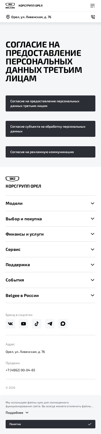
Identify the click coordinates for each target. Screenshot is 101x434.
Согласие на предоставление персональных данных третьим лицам (44, 103)
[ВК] (10, 323)
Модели (14, 203)
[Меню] (92, 5)
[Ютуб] (23, 323)
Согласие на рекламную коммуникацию (42, 152)
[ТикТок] (36, 323)
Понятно (15, 424)
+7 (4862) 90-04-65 (20, 370)
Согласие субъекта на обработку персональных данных (47, 128)
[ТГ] (49, 323)
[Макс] (63, 323)
